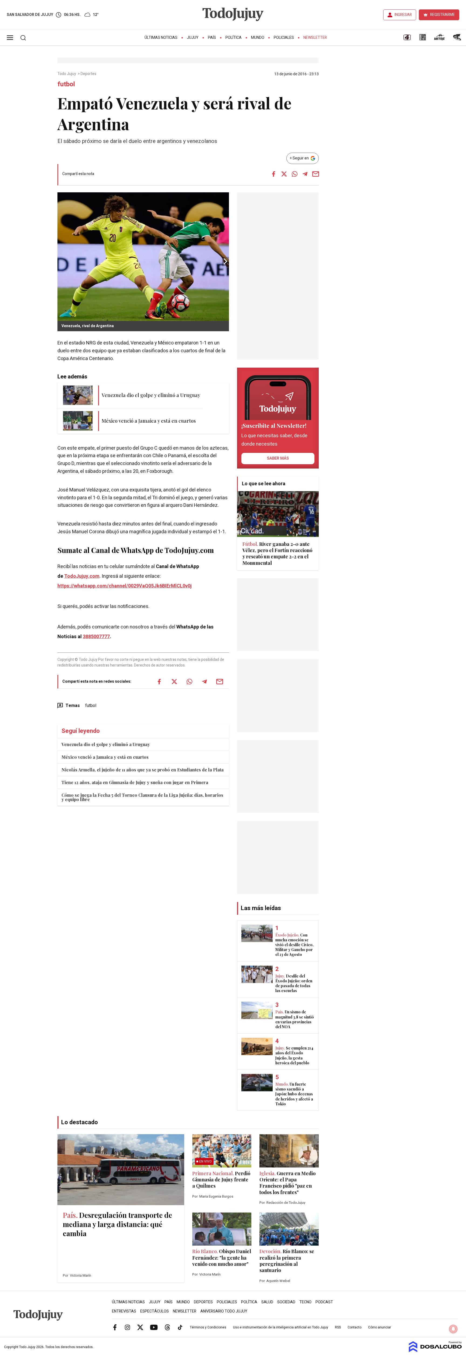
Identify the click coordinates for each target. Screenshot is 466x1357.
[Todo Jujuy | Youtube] (154, 1327)
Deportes (89, 74)
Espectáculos (154, 1311)
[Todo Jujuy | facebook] (115, 1327)
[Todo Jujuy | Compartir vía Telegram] (305, 174)
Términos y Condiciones (208, 1327)
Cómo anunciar (379, 1327)
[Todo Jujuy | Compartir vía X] (284, 174)
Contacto (354, 1327)
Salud (267, 1302)
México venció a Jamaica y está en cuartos (105, 757)
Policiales (284, 37)
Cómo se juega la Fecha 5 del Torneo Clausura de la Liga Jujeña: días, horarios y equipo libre (142, 797)
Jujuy (192, 37)
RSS (338, 1327)
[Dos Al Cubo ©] (435, 1351)
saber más (278, 458)
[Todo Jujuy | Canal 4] (407, 39)
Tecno (305, 1302)
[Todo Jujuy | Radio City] (422, 39)
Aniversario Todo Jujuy (223, 1311)
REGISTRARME (442, 15)
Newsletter (315, 37)
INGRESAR (403, 15)
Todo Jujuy (67, 74)
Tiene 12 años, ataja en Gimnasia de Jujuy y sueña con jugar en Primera (134, 782)
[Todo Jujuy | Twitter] (140, 1327)
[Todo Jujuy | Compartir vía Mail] (315, 174)
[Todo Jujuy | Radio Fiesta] (457, 39)
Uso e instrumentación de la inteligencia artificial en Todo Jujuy (280, 1327)
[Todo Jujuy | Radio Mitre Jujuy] (439, 39)
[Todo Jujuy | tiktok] (180, 1327)
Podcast (324, 1302)
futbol (90, 705)
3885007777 (96, 636)
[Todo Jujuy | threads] (167, 1327)
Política (233, 37)
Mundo (257, 37)
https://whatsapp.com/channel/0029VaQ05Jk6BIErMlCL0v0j (124, 586)
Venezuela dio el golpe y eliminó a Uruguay (105, 744)
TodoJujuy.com (82, 576)
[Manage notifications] (453, 1329)
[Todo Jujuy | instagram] (128, 1327)
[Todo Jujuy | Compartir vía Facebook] (273, 174)
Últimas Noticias (161, 37)
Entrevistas (124, 1311)
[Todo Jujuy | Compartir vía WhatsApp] (294, 174)
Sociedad (286, 1302)
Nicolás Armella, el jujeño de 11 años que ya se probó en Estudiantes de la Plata (142, 770)
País (212, 37)
